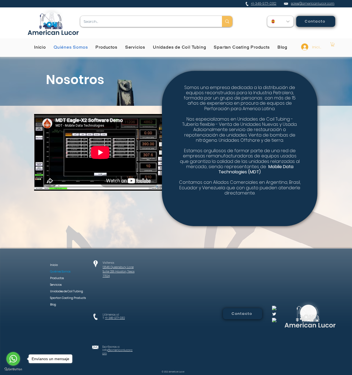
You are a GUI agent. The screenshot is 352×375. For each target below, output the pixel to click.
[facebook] (274, 308)
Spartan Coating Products (61, 298)
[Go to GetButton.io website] (13, 369)
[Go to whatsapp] (13, 359)
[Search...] (227, 21)
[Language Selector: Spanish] (280, 21)
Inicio (54, 265)
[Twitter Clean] (274, 314)
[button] (332, 44)
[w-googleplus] (274, 320)
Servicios (56, 285)
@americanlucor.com (117, 351)
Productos (57, 278)
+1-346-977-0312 (115, 318)
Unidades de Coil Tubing (61, 291)
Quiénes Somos (60, 272)
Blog (53, 304)
